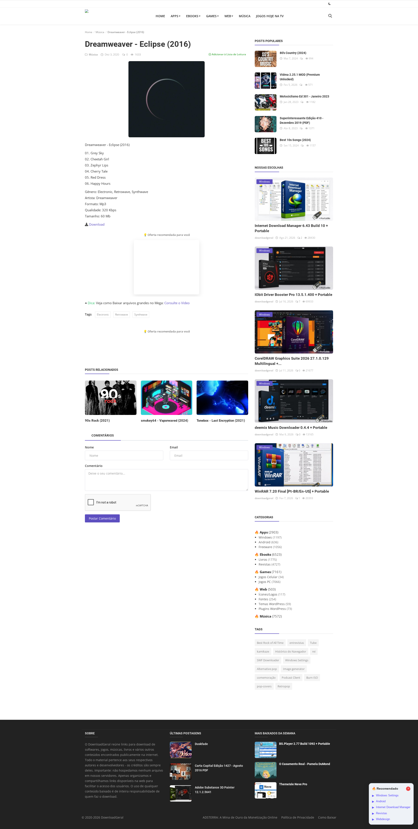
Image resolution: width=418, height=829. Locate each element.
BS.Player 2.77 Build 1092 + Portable (304, 743)
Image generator (294, 669)
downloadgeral (264, 238)
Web (227, 16)
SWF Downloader (268, 660)
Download (96, 224)
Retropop (284, 686)
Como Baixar (327, 817)
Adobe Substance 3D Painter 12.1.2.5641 (214, 790)
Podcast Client (291, 678)
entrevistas (297, 643)
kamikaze (263, 651)
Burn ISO (312, 678)
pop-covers (264, 686)
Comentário (94, 466)
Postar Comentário (102, 518)
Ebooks (192, 16)
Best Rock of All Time (270, 643)
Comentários (102, 435)
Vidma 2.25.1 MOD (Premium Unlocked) (300, 77)
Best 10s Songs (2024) (295, 140)
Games (211, 16)
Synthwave (140, 314)
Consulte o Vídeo (177, 303)
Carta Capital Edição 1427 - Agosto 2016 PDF (219, 768)
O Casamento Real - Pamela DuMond (304, 764)
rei (313, 651)
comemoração (266, 678)
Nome (89, 447)
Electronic (103, 314)
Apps (174, 16)
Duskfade (201, 744)
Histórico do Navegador (290, 651)
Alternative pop (267, 669)
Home (160, 16)
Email (174, 447)
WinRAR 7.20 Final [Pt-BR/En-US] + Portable (292, 491)
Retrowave (121, 314)
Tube (313, 643)
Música (244, 16)
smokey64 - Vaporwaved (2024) (164, 421)
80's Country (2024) (293, 53)
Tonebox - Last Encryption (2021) (221, 421)
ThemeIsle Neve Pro (293, 784)
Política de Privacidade (297, 817)
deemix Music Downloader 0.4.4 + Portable (291, 427)
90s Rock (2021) (97, 421)
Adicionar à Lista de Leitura (228, 54)
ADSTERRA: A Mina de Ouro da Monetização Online (240, 817)
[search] (330, 15)
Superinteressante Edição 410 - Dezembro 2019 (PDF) (301, 120)
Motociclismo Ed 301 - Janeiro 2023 (304, 96)
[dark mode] (329, 3)
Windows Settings (296, 660)
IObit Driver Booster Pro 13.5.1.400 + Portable (293, 294)
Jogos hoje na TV (270, 16)
